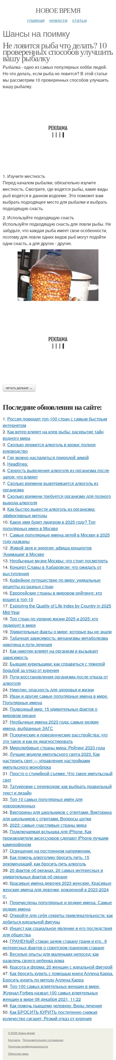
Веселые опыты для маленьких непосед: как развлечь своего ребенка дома (51, 957)
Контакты (14, 1040)
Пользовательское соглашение (43, 1040)
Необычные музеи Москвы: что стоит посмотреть (59, 561)
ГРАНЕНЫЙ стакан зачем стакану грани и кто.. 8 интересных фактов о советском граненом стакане (55, 944)
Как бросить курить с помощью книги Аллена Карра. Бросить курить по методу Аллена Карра (58, 976)
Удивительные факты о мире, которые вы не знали (61, 631)
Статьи (79, 20)
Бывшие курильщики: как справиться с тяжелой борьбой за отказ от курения (54, 667)
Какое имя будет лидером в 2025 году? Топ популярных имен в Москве (49, 525)
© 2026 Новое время (21, 1033)
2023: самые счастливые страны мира (48, 825)
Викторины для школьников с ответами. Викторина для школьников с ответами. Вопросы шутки (57, 815)
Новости (58, 20)
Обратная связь (18, 1053)
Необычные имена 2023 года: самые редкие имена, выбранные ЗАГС (51, 725)
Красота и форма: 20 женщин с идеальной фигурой (61, 967)
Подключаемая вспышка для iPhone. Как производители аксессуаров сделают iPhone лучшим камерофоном (55, 837)
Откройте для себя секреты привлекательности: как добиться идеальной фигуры (58, 918)
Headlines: (17, 464)
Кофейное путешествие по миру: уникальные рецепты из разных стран (52, 583)
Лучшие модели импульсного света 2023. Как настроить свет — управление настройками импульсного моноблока (51, 760)
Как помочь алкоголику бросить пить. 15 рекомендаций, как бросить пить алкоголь (46, 860)
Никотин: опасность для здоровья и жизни (52, 690)
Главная (36, 20)
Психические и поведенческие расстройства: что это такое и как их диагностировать (55, 738)
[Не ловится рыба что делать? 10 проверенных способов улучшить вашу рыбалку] (58, 275)
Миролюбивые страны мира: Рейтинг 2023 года (57, 748)
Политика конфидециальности (28, 1046)
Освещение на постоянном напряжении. (50, 851)
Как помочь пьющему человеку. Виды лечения (56, 1005)
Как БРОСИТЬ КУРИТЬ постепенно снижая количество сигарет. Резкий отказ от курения (50, 1015)
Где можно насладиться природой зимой (48, 457)
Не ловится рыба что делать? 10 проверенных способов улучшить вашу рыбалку (58, 51)
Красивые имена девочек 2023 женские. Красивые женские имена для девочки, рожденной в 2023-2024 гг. (57, 889)
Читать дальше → (19, 388)
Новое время (58, 10)
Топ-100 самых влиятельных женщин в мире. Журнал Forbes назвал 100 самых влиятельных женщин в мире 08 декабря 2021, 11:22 (51, 992)
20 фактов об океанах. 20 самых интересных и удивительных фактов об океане (53, 873)
